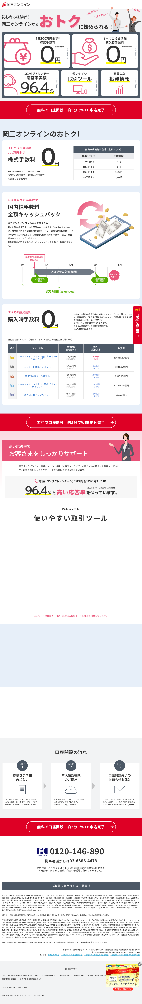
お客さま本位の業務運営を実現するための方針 (20, 975)
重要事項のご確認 (9, 979)
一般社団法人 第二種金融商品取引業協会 (125, 955)
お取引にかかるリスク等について (14, 987)
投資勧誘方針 (64, 975)
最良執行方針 (79, 975)
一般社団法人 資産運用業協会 (71, 955)
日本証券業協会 (53, 955)
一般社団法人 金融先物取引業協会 (96, 955)
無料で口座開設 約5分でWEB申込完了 (71, 110)
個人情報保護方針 (48, 975)
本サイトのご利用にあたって (31, 979)
